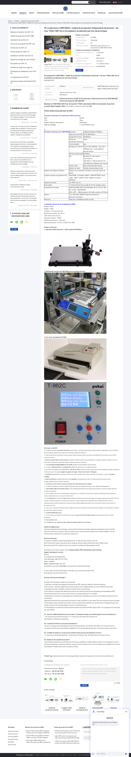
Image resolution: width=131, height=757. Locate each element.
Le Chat (79, 70)
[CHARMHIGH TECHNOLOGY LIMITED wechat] (23, 222)
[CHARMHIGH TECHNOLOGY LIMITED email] (12, 222)
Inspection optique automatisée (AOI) (23, 81)
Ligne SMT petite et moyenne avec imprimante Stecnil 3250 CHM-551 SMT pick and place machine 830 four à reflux (67, 737)
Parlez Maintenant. (105, 2)
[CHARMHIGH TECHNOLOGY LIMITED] (65, 8)
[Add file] (93, 754)
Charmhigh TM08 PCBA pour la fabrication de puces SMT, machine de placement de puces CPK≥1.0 (38, 742)
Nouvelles (101, 13)
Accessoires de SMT (17, 63)
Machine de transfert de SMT (20, 32)
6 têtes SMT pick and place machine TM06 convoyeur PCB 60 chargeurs (37, 736)
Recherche (92, 2)
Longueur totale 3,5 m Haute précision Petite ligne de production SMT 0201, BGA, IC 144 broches (66, 709)
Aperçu (10, 21)
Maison (14, 13)
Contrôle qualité (73, 13)
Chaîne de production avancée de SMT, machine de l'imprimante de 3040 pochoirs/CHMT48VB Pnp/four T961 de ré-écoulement (52, 709)
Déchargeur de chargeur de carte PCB (23, 71)
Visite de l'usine (58, 13)
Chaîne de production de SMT (30, 21)
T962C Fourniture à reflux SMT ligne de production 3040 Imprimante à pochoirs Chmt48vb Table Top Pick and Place (67, 742)
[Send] (126, 754)
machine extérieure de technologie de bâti (65, 656)
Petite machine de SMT (18, 52)
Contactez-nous (88, 13)
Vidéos (31, 13)
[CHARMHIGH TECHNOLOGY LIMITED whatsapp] (17, 222)
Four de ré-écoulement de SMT (21, 44)
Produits (22, 13)
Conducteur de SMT (17, 48)
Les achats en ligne (115, 13)
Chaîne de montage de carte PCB (21, 60)
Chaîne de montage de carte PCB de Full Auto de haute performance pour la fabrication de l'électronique (82, 709)
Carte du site (12, 744)
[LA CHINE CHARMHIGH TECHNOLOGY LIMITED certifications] (16, 96)
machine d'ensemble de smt (105, 656)
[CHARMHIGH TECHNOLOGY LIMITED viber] (28, 222)
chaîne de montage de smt (87, 656)
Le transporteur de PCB (18, 77)
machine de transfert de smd (20, 56)
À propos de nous (43, 13)
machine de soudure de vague (20, 67)
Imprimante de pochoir (18, 40)
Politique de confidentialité (24, 755)
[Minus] (126, 712)
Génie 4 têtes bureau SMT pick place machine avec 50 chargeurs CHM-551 (37, 732)
